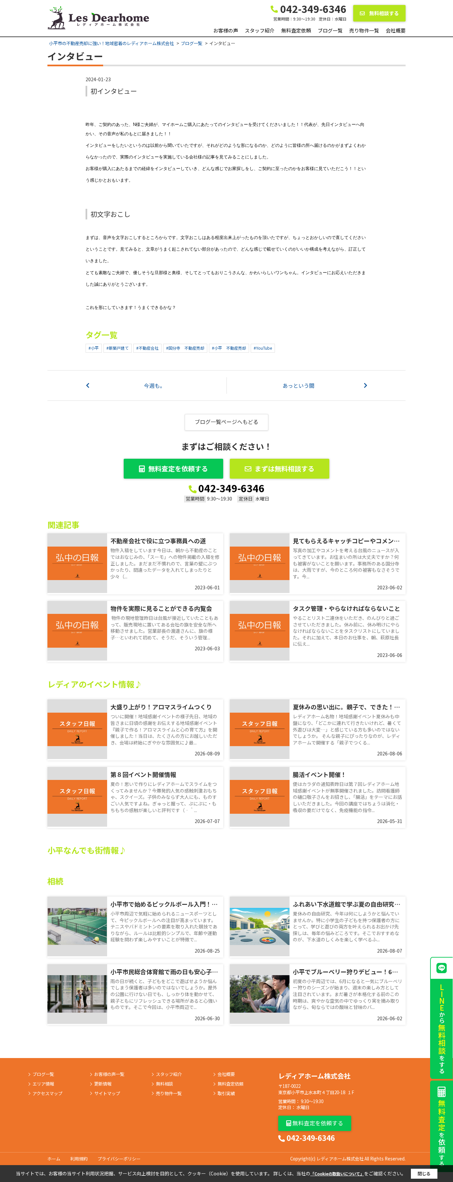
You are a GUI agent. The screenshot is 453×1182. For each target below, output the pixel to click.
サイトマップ (107, 1093)
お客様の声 (225, 30)
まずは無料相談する (284, 468)
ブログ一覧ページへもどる (226, 422)
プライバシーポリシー (119, 1158)
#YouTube (263, 348)
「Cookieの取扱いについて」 (337, 1173)
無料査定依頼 (296, 30)
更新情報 (102, 1084)
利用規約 (79, 1158)
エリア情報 (43, 1084)
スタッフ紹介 (260, 30)
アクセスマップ (47, 1093)
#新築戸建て (117, 348)
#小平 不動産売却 (229, 348)
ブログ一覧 (330, 30)
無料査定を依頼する (178, 468)
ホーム (53, 1158)
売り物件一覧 (364, 30)
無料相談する (383, 13)
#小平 (94, 348)
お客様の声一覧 (109, 1074)
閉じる (424, 1173)
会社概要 (396, 30)
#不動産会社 (147, 348)
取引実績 (226, 1093)
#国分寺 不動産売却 (185, 348)
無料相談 (164, 1084)
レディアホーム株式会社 (314, 1076)
